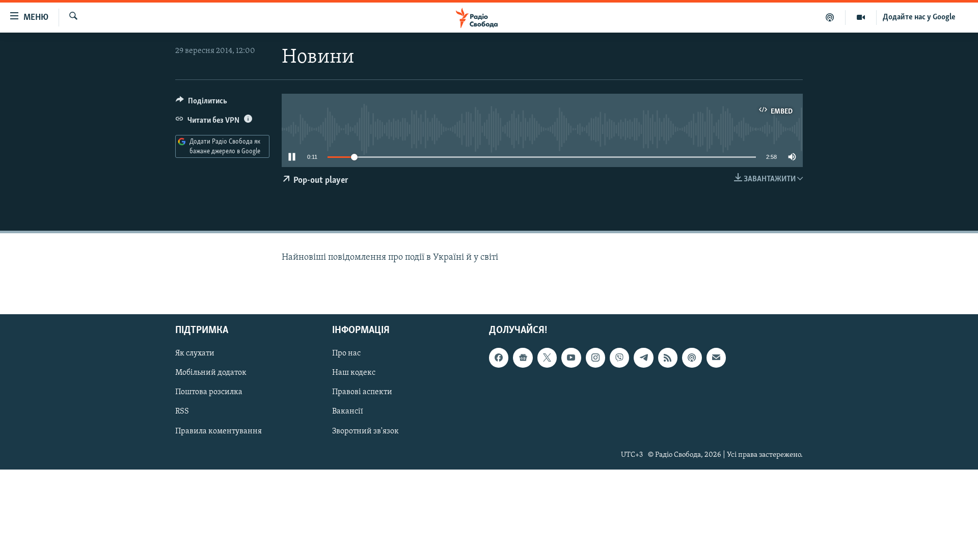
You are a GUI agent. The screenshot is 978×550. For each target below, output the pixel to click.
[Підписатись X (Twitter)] (547, 357)
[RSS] (667, 357)
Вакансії (347, 411)
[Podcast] (691, 357)
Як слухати (194, 353)
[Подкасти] (830, 17)
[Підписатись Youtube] (571, 357)
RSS (182, 411)
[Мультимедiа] (861, 17)
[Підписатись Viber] (619, 357)
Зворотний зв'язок (365, 431)
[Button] (201, 103)
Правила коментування (218, 431)
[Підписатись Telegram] (643, 357)
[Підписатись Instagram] (595, 357)
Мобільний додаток (211, 373)
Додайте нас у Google (919, 17)
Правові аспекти (362, 392)
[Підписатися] (716, 357)
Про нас (346, 353)
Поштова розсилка (208, 392)
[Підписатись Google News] (522, 357)
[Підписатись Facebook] (498, 357)
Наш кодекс (353, 373)
